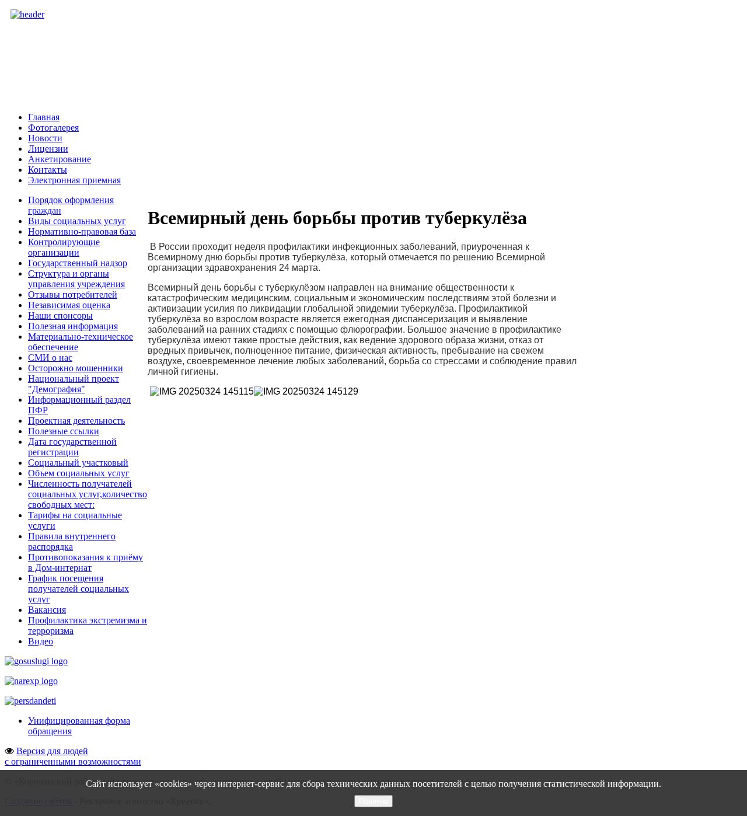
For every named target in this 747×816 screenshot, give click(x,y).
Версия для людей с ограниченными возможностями (73, 756)
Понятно (373, 801)
